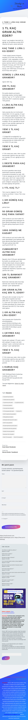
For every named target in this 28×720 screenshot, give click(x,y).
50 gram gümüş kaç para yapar (10, 425)
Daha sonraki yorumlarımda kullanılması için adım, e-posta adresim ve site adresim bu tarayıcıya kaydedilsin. (14, 514)
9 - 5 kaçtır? (5, 518)
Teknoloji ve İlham (19, 5)
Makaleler (9, 393)
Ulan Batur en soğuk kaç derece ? (9, 550)
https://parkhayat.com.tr (7, 537)
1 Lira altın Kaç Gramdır (8, 408)
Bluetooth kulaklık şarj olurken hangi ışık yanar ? (12, 565)
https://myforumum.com (7, 535)
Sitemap (2, 539)
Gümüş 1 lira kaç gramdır (8, 431)
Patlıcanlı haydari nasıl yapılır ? (8, 576)
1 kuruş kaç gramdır (7, 405)
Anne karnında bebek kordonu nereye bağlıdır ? (12, 561)
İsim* (3, 491)
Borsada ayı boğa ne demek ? (8, 557)
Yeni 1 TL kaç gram (7, 437)
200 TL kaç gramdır (7, 422)
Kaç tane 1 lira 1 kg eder (8, 434)
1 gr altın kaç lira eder (8, 402)
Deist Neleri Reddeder (9, 447)
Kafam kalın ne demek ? (7, 553)
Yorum (3, 473)
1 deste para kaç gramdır (8, 399)
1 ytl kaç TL (18, 411)
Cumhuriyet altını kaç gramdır (9, 428)
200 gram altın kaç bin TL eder (10, 419)
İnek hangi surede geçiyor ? (8, 568)
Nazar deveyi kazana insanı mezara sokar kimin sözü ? (14, 572)
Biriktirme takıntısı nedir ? (7, 583)
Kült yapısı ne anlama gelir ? (8, 579)
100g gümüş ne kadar (8, 417)
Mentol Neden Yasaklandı (10, 452)
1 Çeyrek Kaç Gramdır (8, 396)
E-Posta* (4, 497)
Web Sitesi (4, 504)
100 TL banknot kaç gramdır (9, 414)
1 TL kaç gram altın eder (8, 411)
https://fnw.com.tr (20, 537)
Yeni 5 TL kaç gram (18, 437)
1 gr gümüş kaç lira (19, 402)
